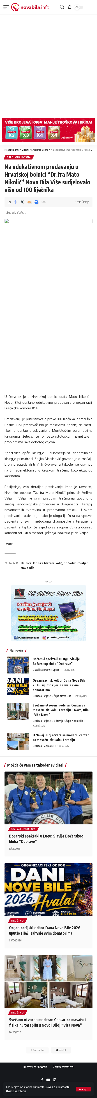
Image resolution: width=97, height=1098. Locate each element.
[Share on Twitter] (22, 202)
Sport (56, 669)
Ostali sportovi (42, 669)
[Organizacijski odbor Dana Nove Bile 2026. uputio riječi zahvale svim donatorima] (18, 686)
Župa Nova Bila (62, 696)
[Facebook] (42, 1080)
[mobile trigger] (7, 7)
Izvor (9, 544)
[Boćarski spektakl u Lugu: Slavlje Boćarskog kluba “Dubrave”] (18, 665)
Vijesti (47, 696)
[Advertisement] (48, 65)
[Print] (36, 202)
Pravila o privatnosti (57, 1086)
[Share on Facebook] (15, 202)
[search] (62, 7)
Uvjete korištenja (16, 1090)
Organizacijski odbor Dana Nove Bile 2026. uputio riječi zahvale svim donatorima (59, 685)
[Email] (29, 202)
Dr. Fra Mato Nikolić (47, 563)
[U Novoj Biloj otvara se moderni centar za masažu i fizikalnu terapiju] (18, 741)
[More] (43, 202)
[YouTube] (48, 1080)
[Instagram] (55, 1080)
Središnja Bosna (19, 157)
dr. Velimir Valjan (76, 563)
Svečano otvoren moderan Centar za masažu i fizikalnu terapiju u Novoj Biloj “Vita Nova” (61, 710)
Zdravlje (58, 721)
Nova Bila (28, 568)
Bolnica (26, 563)
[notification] (69, 7)
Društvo (37, 696)
